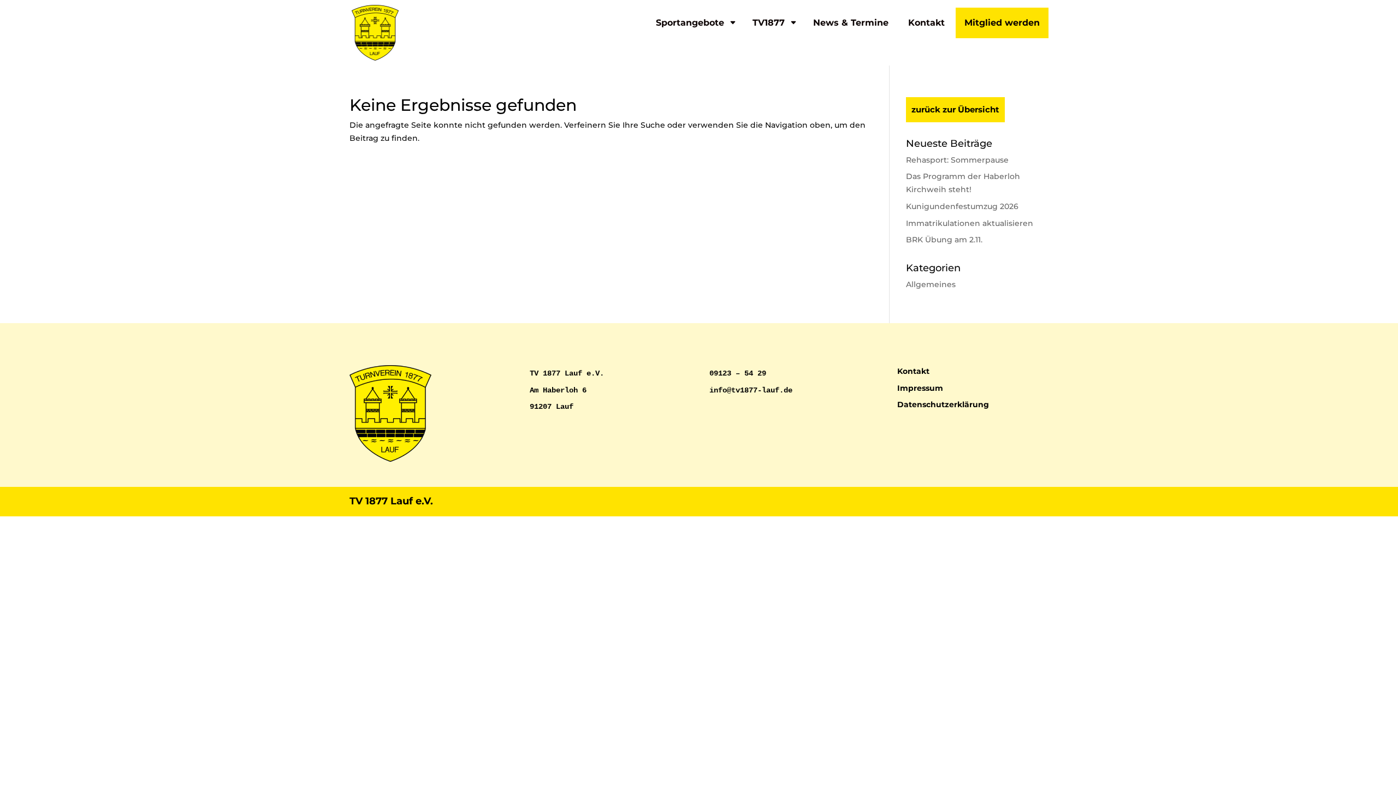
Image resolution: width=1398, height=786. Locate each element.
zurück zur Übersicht (955, 109)
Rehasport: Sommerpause (957, 160)
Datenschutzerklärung (943, 404)
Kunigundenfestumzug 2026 (962, 206)
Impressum (920, 388)
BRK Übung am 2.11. (944, 240)
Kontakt (926, 22)
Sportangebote (690, 22)
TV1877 (769, 22)
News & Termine (850, 22)
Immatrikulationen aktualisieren (969, 223)
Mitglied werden (1002, 22)
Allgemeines (931, 284)
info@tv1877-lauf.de (750, 390)
